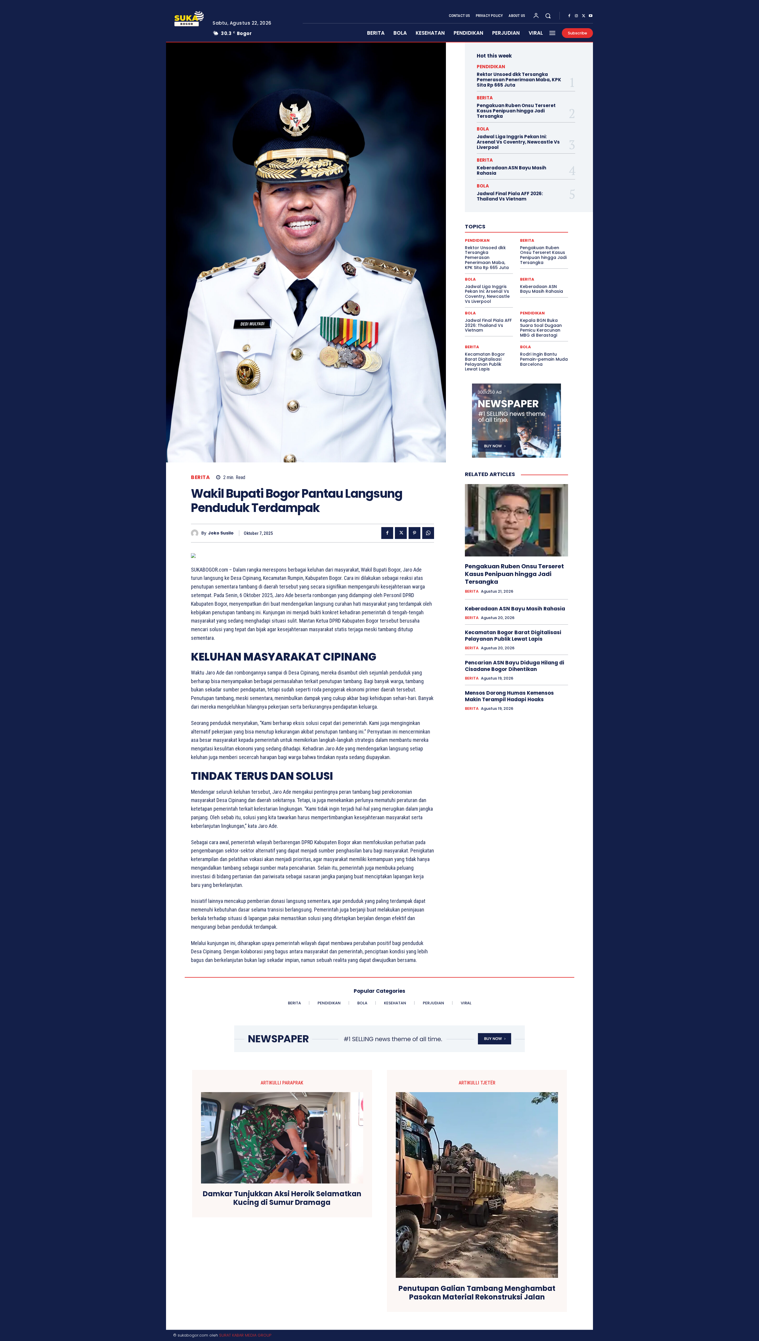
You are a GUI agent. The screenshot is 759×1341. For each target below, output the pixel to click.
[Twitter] (583, 16)
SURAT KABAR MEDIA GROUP (245, 1335)
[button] (548, 16)
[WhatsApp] (428, 533)
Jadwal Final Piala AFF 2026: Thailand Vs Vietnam (510, 196)
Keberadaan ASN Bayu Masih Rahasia (511, 170)
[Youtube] (590, 16)
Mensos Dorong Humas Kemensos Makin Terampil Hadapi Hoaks (509, 696)
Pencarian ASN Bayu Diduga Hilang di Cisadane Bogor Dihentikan (514, 666)
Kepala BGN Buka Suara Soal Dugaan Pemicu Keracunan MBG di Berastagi (541, 327)
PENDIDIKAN (491, 66)
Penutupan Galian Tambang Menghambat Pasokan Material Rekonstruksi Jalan (476, 1293)
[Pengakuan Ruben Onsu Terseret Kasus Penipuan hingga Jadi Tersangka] (516, 520)
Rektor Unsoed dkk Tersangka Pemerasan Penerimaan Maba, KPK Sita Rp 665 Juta (519, 79)
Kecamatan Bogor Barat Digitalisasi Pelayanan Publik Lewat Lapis (485, 361)
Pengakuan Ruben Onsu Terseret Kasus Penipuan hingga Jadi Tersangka (516, 110)
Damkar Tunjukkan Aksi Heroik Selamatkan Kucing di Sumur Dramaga (282, 1198)
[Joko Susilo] (196, 533)
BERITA (200, 477)
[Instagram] (576, 16)
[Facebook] (569, 16)
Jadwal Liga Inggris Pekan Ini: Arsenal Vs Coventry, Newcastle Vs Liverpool (518, 141)
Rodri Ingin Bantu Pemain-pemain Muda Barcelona (544, 359)
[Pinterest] (414, 533)
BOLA (483, 129)
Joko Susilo (221, 533)
